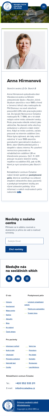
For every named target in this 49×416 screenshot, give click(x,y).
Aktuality (9, 319)
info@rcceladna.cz (25, 388)
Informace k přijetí (12, 346)
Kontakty (32, 359)
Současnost (10, 306)
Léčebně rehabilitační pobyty (34, 303)
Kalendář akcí (11, 363)
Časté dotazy (11, 331)
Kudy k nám (10, 350)
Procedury (32, 350)
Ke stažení (10, 327)
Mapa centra (10, 310)
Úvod (7, 14)
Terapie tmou (32, 313)
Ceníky (8, 367)
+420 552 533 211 (25, 383)
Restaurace (33, 363)
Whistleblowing (23, 405)
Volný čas (32, 346)
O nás (13, 14)
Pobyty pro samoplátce (36, 309)
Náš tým (20, 14)
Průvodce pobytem (13, 359)
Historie (9, 302)
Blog (7, 323)
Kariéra (8, 315)
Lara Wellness (34, 367)
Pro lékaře (32, 354)
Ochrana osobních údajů (27, 402)
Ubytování (9, 354)
